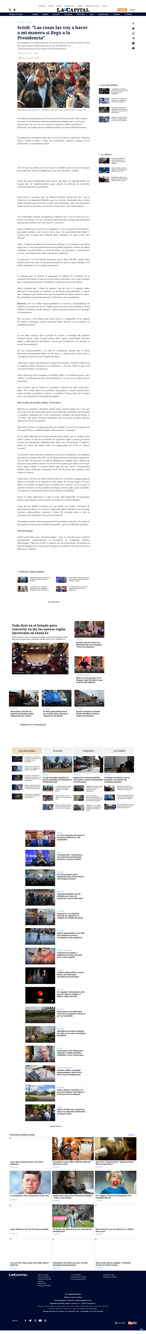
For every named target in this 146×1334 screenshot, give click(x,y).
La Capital (20, 22)
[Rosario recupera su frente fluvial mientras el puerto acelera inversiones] (89, 704)
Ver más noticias (55, 1126)
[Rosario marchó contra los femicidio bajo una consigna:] (89, 635)
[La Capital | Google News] (45, 1321)
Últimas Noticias (16, 14)
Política (29, 22)
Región (45, 14)
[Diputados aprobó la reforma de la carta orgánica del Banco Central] (34, 580)
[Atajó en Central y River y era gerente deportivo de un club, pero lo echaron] (114, 119)
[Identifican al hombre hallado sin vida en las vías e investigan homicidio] (56, 1034)
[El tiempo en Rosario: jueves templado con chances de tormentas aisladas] (114, 161)
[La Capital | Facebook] (25, 1321)
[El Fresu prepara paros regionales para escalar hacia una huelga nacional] (56, 877)
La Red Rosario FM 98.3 (78, 1277)
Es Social (128, 14)
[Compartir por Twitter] (133, 28)
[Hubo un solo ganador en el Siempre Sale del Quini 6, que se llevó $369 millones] (89, 671)
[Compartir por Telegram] (133, 38)
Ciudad (35, 14)
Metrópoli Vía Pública (44, 1285)
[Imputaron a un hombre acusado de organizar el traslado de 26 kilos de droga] (88, 808)
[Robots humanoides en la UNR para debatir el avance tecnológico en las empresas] (56, 936)
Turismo (104, 6)
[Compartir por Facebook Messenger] (133, 43)
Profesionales (69, 6)
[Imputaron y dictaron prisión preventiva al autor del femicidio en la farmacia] (88, 770)
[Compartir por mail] (133, 48)
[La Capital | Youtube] (40, 1321)
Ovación (56, 14)
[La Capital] (73, 10)
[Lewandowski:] (56, 858)
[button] (10, 10)
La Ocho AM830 (76, 1275)
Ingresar (132, 10)
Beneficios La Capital (93, 6)
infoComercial (42, 1283)
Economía (68, 14)
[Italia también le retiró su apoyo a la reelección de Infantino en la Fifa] (114, 170)
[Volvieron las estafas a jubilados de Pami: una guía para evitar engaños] (56, 956)
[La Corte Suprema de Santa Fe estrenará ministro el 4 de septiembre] (73, 589)
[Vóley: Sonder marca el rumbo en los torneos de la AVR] (58, 798)
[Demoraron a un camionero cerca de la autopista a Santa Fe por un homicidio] (56, 1015)
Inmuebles (42, 6)
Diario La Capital (43, 1275)
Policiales (81, 14)
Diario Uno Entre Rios (44, 1279)
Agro (92, 14)
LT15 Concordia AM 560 (78, 1279)
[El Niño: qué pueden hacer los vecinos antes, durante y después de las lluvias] (56, 704)
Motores (51, 6)
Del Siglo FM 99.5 (109, 1275)
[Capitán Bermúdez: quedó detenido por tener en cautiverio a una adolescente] (88, 788)
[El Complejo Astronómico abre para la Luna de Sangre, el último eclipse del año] (56, 995)
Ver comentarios (53, 602)
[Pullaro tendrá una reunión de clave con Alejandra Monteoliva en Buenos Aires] (56, 1113)
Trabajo (59, 6)
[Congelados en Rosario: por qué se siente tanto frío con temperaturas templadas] (114, 91)
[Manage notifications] (141, 1329)
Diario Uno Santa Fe (44, 1277)
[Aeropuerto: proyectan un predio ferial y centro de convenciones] (27, 796)
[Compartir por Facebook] (133, 24)
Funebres (80, 6)
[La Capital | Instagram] (35, 1321)
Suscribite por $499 (122, 9)
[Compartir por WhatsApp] (133, 33)
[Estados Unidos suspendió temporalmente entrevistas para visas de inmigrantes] (56, 1073)
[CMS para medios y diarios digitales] (120, 1323)
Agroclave (41, 1281)
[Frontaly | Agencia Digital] (131, 1323)
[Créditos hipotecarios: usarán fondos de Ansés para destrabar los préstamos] (56, 975)
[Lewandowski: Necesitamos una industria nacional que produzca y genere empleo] (73, 580)
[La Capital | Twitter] (30, 1321)
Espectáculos (103, 14)
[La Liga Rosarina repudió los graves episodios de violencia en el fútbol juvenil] (58, 770)
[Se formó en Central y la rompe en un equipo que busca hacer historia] (114, 101)
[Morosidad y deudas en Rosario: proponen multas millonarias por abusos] (114, 179)
